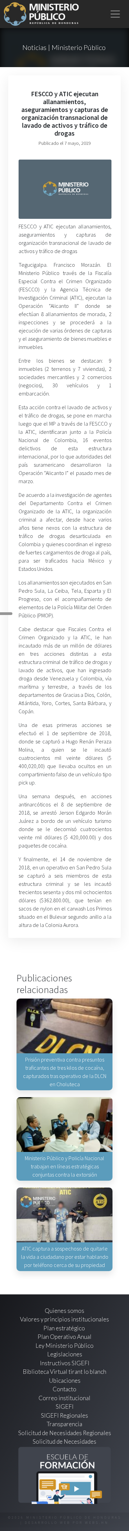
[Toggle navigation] (115, 14)
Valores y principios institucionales (64, 1319)
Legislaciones (64, 1354)
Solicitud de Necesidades (64, 1441)
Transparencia (64, 1424)
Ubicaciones (64, 1380)
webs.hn (97, 1522)
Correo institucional (64, 1398)
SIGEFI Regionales (64, 1415)
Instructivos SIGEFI (64, 1363)
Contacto (64, 1389)
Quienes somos (64, 1310)
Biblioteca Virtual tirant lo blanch (64, 1371)
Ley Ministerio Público (64, 1345)
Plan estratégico (64, 1328)
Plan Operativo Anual (64, 1336)
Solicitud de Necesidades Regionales (64, 1432)
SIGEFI (65, 1406)
